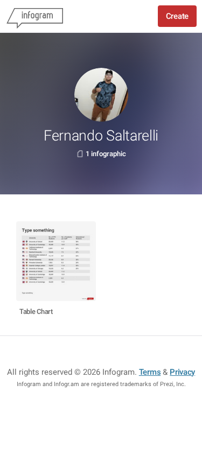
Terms (150, 372)
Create (177, 16)
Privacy (182, 372)
